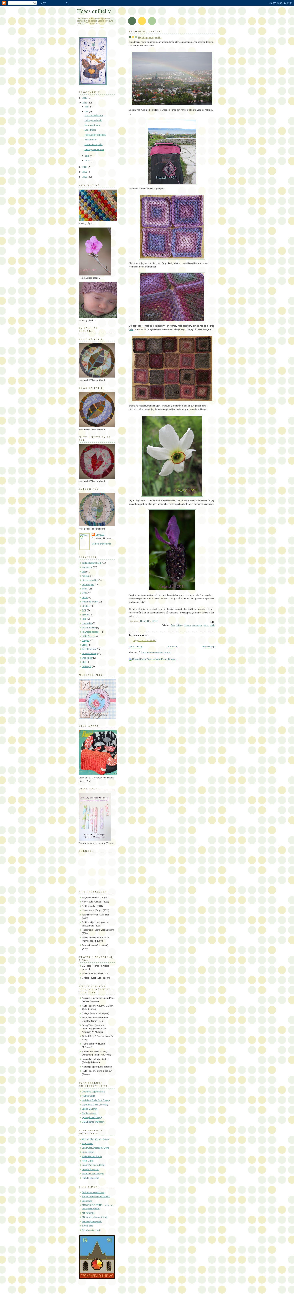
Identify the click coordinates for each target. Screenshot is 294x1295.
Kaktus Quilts (88, 1096)
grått (131, 329)
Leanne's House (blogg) (93, 1165)
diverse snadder (90, 580)
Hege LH (100, 534)
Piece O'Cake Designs (93, 1173)
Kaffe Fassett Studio (92, 1156)
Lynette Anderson (90, 1169)
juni (87, 106)
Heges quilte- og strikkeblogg (96, 1196)
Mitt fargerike (88, 1213)
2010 (85, 167)
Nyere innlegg (135, 646)
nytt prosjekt (88, 584)
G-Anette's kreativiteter (93, 1192)
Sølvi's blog (87, 1225)
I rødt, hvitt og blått (94, 144)
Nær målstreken (92, 125)
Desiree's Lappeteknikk (93, 1091)
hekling (179, 625)
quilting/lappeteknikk (91, 563)
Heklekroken (91, 139)
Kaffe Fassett (88, 636)
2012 (85, 98)
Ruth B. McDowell (90, 1178)
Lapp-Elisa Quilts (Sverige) (95, 1104)
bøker (85, 597)
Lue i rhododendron (94, 115)
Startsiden (172, 646)
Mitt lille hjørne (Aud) (92, 1221)
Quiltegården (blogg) (92, 1117)
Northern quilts (89, 1113)
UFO (84, 593)
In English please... (91, 632)
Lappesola (87, 1201)
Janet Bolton (88, 1152)
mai (87, 111)
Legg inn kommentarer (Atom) (155, 652)
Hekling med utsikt (93, 120)
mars (88, 160)
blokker (85, 614)
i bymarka (87, 623)
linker (206, 625)
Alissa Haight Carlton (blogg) (96, 1139)
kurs (84, 619)
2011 (85, 102)
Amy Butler (87, 1143)
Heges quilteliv (94, 11)
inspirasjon (197, 625)
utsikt (212, 625)
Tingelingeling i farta (91, 1230)
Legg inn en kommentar (144, 640)
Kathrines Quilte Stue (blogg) (96, 1100)
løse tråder (87, 658)
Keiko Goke (87, 1161)
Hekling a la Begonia (94, 149)
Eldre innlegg (209, 646)
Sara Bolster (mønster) (93, 1122)
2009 (85, 172)
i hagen (187, 625)
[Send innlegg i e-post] (211, 621)
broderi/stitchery (90, 653)
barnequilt (86, 666)
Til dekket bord (89, 649)
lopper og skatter (90, 601)
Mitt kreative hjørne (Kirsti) (95, 1217)
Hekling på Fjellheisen (95, 135)
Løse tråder (90, 130)
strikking (86, 606)
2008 (85, 177)
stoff (84, 662)
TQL (84, 610)
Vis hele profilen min (101, 544)
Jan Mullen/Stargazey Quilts (95, 1148)
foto (173, 625)
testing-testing (89, 627)
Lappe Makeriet (89, 1109)
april (87, 156)
